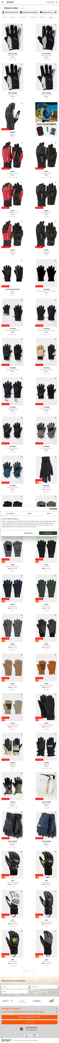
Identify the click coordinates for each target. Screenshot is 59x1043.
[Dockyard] (10, 2)
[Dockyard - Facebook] (21, 1029)
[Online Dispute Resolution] (34, 1035)
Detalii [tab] (29, 513)
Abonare (44, 991)
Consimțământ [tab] (10, 513)
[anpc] (25, 1035)
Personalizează (28, 533)
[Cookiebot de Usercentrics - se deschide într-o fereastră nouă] (50, 509)
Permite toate (48, 533)
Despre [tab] (49, 513)
